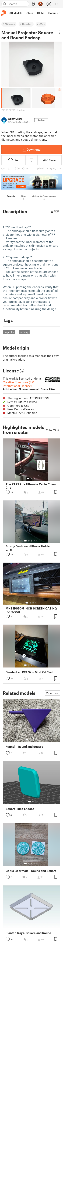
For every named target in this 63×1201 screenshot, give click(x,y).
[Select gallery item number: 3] (34, 478)
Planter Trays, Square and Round (28, 933)
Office (42, 24)
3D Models (10, 24)
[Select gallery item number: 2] (31, 478)
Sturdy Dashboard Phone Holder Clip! (28, 548)
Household (27, 24)
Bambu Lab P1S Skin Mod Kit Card (29, 672)
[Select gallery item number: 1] (28, 478)
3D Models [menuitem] (15, 12)
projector (9, 332)
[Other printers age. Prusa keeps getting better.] (31, 182)
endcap (24, 332)
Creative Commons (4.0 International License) (29, 385)
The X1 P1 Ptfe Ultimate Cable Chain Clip (31, 485)
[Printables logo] (3, 13)
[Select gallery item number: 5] (37, 541)
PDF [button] (56, 211)
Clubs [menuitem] (40, 12)
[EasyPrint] (33, 4)
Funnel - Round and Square (24, 746)
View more (52, 429)
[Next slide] (58, 98)
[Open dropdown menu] (59, 32)
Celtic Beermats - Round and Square (31, 870)
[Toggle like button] (8, 492)
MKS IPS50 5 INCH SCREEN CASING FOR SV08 (31, 610)
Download (33, 149)
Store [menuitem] (29, 12)
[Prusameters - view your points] (40, 4)
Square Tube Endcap (20, 808)
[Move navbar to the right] (59, 13)
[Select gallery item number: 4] (34, 541)
